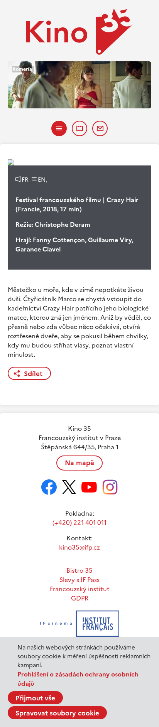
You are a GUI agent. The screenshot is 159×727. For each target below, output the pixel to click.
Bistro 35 (79, 570)
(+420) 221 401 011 (79, 522)
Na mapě (79, 463)
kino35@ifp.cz (79, 547)
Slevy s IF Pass (79, 579)
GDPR (79, 598)
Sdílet (33, 374)
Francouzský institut (80, 589)
